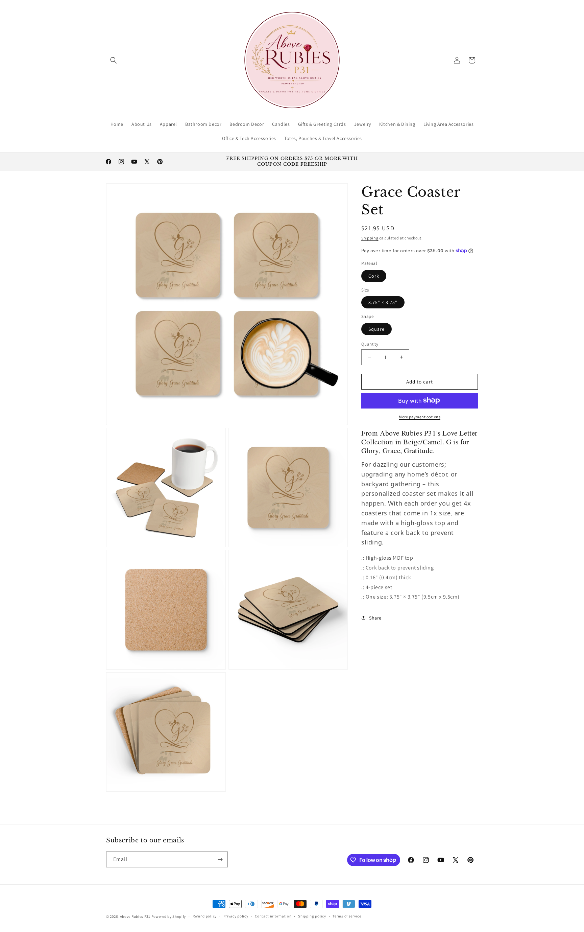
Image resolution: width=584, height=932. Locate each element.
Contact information (273, 916)
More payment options (419, 416)
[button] (113, 60)
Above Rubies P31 (135, 916)
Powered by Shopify (168, 916)
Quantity (369, 344)
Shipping (370, 237)
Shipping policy (312, 916)
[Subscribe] (220, 859)
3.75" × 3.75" (382, 302)
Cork (373, 276)
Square (376, 329)
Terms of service (347, 916)
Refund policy (205, 916)
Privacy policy (235, 916)
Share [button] (375, 617)
